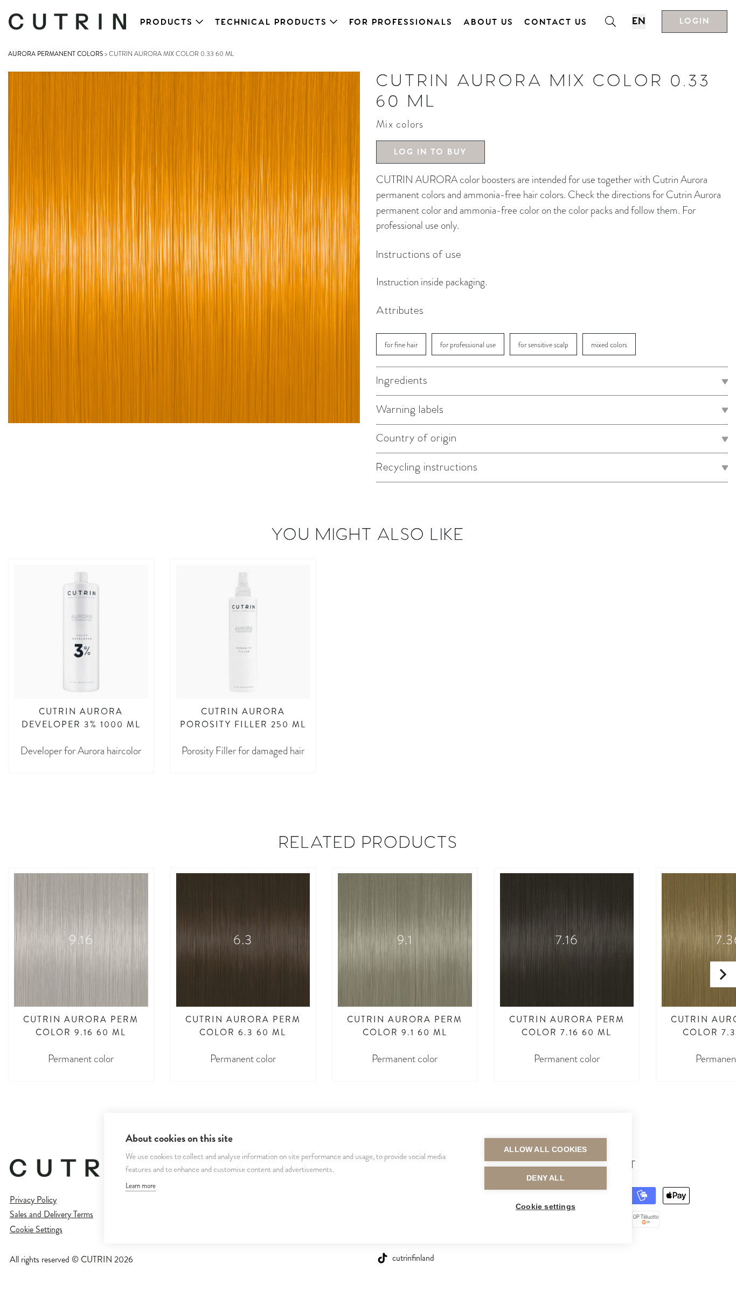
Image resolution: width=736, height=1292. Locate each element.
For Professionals (401, 22)
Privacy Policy (33, 1199)
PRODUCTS (166, 22)
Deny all (545, 1178)
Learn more (141, 1186)
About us (488, 22)
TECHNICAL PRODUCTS (271, 22)
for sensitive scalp (543, 345)
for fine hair (401, 345)
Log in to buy (430, 152)
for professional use (468, 345)
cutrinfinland (413, 1258)
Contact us (555, 22)
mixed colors (609, 345)
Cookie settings (545, 1207)
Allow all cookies (545, 1150)
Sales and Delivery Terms (51, 1214)
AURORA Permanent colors (55, 54)
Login (694, 21)
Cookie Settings (36, 1229)
